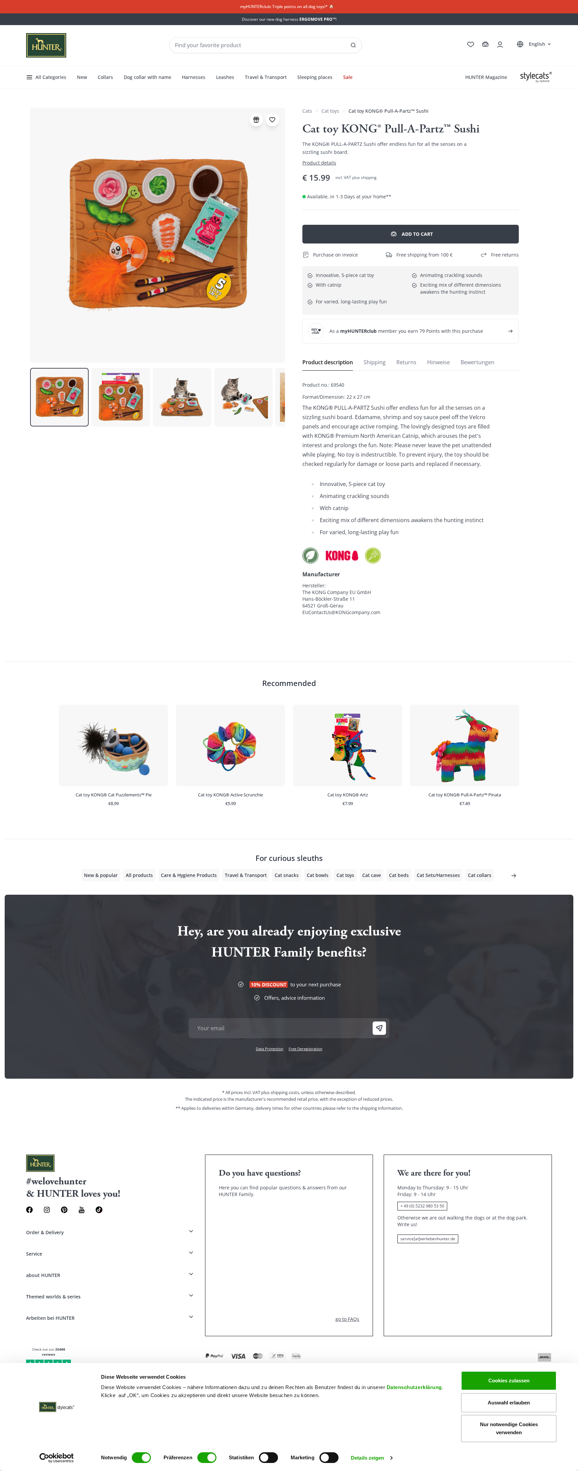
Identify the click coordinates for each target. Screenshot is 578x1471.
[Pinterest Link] (64, 1209)
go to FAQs (347, 1319)
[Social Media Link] (99, 1209)
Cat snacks (287, 875)
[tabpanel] (410, 498)
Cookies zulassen (508, 1380)
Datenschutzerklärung (414, 1387)
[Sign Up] (379, 1028)
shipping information (381, 1108)
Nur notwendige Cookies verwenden (509, 1428)
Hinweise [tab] (438, 362)
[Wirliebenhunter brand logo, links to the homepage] (46, 45)
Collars (105, 77)
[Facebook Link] (29, 1209)
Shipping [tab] (375, 362)
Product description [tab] (327, 362)
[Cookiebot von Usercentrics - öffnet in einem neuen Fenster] (56, 1458)
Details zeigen (367, 1458)
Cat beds (399, 875)
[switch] (206, 1457)
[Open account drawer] (500, 44)
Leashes (225, 77)
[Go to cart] (485, 44)
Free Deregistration (305, 1048)
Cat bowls (317, 875)
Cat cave (371, 875)
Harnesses (193, 77)
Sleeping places (314, 77)
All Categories (50, 77)
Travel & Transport (266, 77)
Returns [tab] (406, 362)
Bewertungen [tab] (477, 362)
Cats (307, 111)
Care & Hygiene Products (189, 875)
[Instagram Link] (46, 1209)
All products (139, 875)
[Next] (513, 875)
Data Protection (269, 1048)
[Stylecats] (536, 77)
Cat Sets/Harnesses (438, 875)
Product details (319, 163)
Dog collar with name (147, 77)
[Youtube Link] (81, 1209)
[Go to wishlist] (471, 44)
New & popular (101, 875)
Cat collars (479, 875)
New (82, 77)
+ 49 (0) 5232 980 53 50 (422, 1206)
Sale (348, 77)
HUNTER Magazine (486, 77)
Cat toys (330, 111)
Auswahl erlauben (509, 1402)
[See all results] (353, 45)
